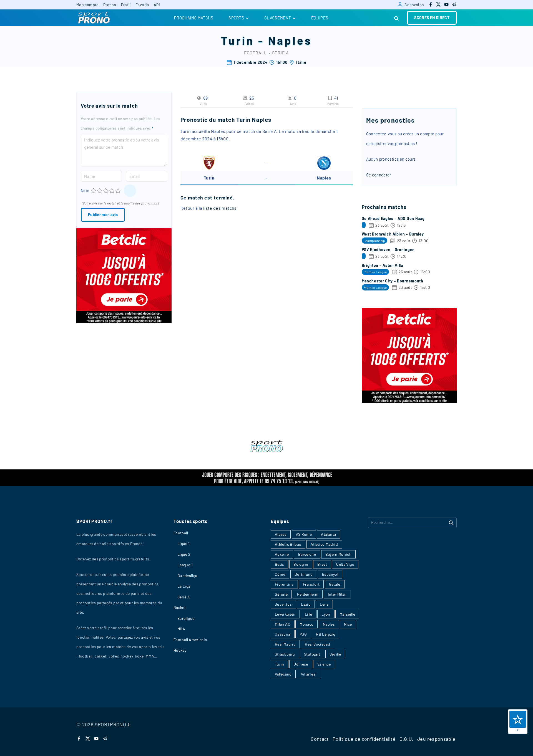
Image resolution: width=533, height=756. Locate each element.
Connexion (414, 4)
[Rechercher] (451, 522)
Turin (237, 40)
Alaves (280, 534)
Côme (280, 574)
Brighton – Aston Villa (382, 265)
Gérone (281, 594)
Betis (279, 564)
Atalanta (328, 534)
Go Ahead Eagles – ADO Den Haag (393, 218)
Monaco (306, 624)
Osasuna (282, 634)
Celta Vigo (345, 564)
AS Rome (304, 534)
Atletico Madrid (324, 544)
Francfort (311, 584)
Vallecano (283, 674)
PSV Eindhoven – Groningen (388, 249)
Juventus (283, 604)
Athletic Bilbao (288, 544)
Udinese (300, 664)
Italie (301, 62)
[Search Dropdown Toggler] (396, 18)
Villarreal (308, 674)
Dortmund (304, 574)
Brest (322, 564)
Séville (335, 654)
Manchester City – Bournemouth (392, 281)
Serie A (280, 52)
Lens (324, 604)
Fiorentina (284, 584)
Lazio (306, 604)
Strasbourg (285, 654)
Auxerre (282, 554)
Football (255, 52)
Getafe (334, 584)
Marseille (347, 614)
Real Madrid (285, 644)
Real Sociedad (317, 644)
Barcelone (307, 554)
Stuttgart (312, 654)
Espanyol (330, 574)
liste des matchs (220, 208)
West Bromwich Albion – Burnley (393, 234)
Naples (290, 40)
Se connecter (378, 174)
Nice (348, 624)
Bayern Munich (338, 554)
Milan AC (282, 624)
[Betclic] (124, 321)
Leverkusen (285, 614)
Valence (324, 664)
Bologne (300, 564)
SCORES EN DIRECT (431, 17)
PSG (303, 634)
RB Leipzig (325, 634)
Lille (308, 614)
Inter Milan (337, 594)
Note (85, 190)
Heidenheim (308, 594)
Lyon (325, 614)
